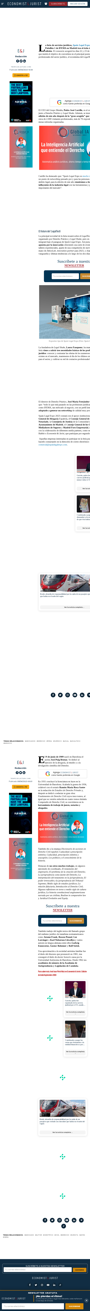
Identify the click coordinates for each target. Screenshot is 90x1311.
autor (39, 1235)
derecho (41, 741)
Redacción (21, 56)
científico (48, 1235)
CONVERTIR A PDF (22, 75)
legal (66, 741)
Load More (45, 1248)
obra (6, 1237)
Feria (49, 741)
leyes (82, 1235)
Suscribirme (74, 1306)
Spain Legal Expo (81, 45)
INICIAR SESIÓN (77, 4)
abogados (30, 741)
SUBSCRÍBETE (58, 4)
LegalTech (75, 741)
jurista (74, 1235)
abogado (29, 1235)
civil (57, 1235)
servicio (8, 743)
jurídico (58, 741)
